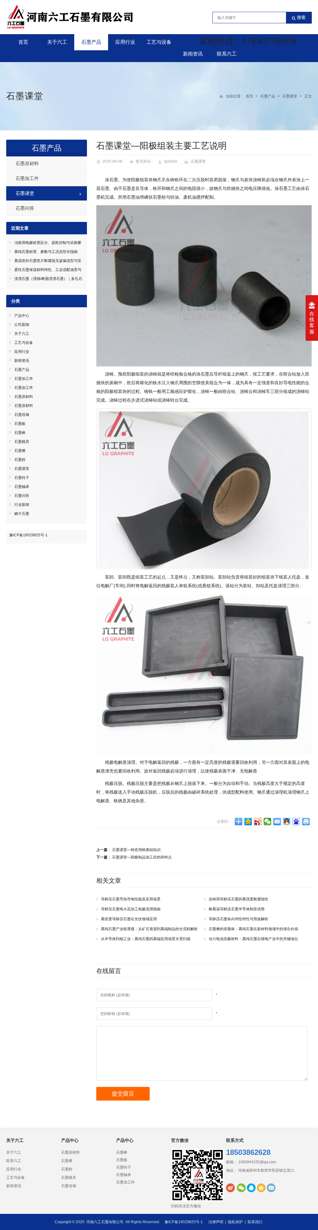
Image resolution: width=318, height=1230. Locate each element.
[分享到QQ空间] (248, 821)
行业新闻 (21, 504)
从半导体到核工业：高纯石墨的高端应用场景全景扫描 (145, 939)
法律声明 (215, 1222)
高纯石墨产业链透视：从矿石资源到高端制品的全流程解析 (149, 929)
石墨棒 (19, 432)
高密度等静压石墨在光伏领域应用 (129, 919)
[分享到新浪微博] (258, 821)
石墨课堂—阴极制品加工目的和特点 (142, 857)
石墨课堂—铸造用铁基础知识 (136, 850)
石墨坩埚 (21, 414)
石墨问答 (25, 208)
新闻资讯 (193, 53)
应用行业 (125, 42)
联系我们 (255, 1222)
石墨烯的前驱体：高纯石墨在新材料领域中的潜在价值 (253, 929)
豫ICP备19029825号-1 (28, 535)
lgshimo (170, 161)
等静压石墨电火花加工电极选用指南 (131, 909)
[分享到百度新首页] (296, 821)
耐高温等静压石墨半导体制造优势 (237, 909)
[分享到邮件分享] (277, 821)
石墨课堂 (24, 96)
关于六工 (57, 42)
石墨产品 (91, 42)
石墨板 (19, 423)
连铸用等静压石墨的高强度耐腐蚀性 (238, 899)
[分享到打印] (306, 821)
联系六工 (227, 53)
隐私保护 (235, 1222)
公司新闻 (21, 324)
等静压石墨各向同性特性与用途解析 (238, 919)
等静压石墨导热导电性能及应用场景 (131, 899)
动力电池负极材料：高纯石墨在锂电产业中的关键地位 (253, 939)
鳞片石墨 (21, 513)
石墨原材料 (27, 163)
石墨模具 (21, 441)
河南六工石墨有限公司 (105, 1222)
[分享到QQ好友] (287, 821)
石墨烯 (19, 450)
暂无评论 (143, 161)
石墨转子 (21, 477)
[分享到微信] (267, 821)
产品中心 (21, 315)
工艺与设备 (159, 42)
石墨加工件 (27, 178)
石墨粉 (19, 459)
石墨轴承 (21, 486)
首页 (23, 42)
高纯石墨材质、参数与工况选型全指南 (46, 252)
